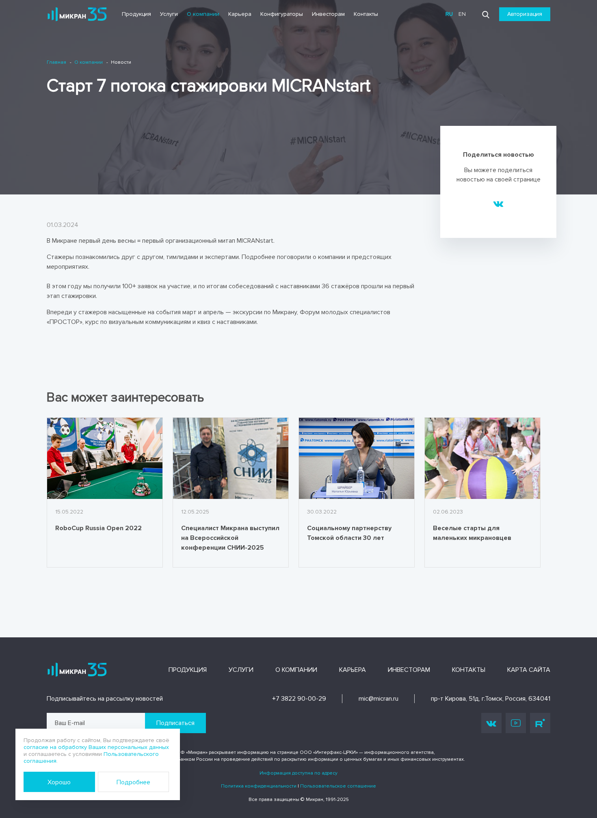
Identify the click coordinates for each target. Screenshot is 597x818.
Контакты (366, 14)
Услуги (169, 14)
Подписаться (175, 723)
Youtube (516, 723)
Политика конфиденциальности (258, 786)
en (462, 14)
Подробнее (133, 782)
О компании (203, 14)
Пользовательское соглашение (338, 786)
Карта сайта (528, 670)
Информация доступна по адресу (298, 773)
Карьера (239, 14)
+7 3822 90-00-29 (299, 699)
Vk (491, 723)
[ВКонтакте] (498, 203)
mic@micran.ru (378, 699)
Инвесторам (328, 14)
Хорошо (59, 782)
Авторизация (524, 14)
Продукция (136, 14)
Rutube (540, 723)
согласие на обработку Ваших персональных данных (96, 747)
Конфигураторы (281, 14)
